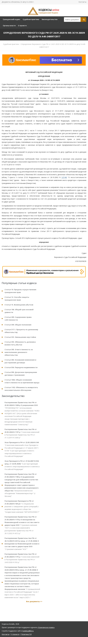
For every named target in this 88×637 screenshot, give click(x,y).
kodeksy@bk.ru (28, 631)
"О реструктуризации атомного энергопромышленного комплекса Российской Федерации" (22, 465)
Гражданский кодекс (11, 19)
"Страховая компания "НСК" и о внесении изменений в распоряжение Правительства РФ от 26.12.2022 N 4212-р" (22, 525)
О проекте (22, 25)
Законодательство (50, 19)
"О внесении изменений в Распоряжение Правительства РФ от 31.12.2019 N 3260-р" (22, 433)
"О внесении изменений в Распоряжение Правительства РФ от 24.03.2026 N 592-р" (22, 558)
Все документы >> (34, 601)
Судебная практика (31, 19)
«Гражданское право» (46, 627)
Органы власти (9, 25)
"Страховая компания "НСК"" (22, 543)
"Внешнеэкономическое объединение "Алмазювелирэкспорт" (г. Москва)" (21, 485)
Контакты (82, 2)
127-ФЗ (64, 177)
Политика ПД (26, 634)
